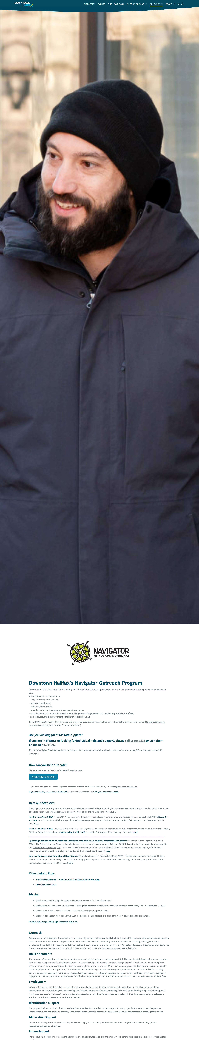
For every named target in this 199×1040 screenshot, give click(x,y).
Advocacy (155, 4)
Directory (89, 4)
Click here (40, 900)
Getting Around (135, 4)
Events (101, 4)
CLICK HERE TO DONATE (43, 776)
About (169, 4)
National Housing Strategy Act (46, 847)
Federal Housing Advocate (52, 844)
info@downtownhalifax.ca (124, 786)
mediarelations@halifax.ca (80, 791)
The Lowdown (116, 4)
